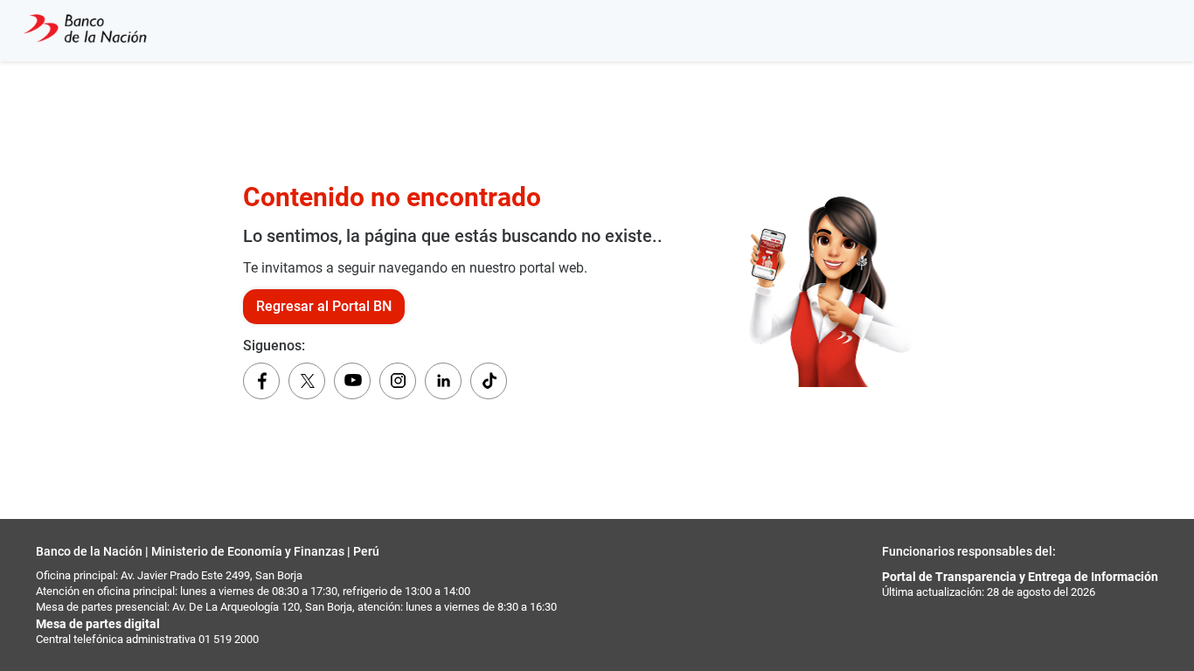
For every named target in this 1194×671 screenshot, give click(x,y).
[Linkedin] (443, 381)
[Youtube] (352, 381)
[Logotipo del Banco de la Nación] (86, 30)
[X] (306, 381)
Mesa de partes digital (98, 624)
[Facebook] (261, 381)
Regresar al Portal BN (324, 306)
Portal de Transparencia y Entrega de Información (1020, 577)
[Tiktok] (488, 381)
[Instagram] (397, 381)
